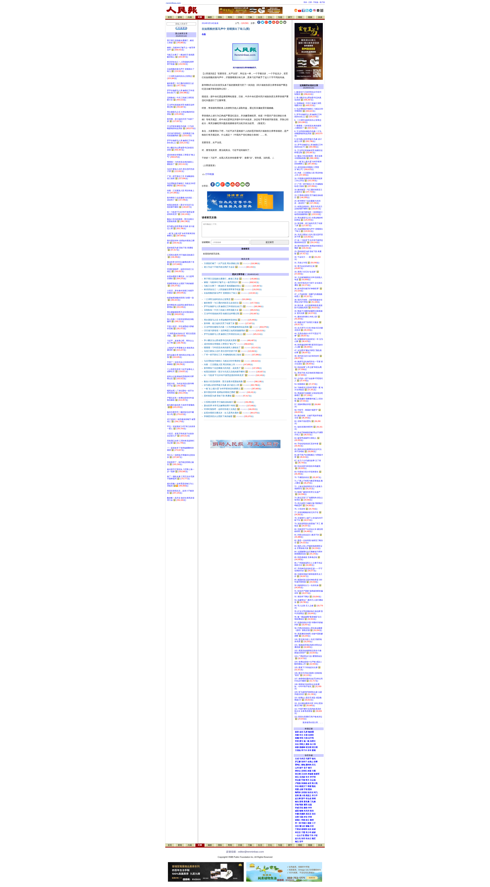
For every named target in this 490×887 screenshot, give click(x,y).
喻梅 (301, 811)
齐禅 (310, 817)
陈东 (312, 811)
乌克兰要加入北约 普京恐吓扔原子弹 (230, 351)
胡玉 (297, 777)
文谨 (306, 735)
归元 (314, 765)
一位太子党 (300, 835)
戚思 (297, 811)
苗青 (297, 795)
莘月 (307, 780)
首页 (170, 17)
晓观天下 (303, 786)
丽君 (297, 732)
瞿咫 (306, 805)
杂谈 (320, 17)
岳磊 (204, 34)
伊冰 (306, 817)
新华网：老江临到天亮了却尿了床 (229, 323)
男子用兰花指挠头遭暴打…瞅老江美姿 (232, 279)
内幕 (190, 17)
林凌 (314, 829)
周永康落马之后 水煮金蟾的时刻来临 (230, 320)
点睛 (301, 789)
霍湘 (307, 835)
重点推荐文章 (181, 33)
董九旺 (302, 826)
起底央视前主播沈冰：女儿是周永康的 (232, 413)
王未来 (304, 774)
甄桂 (314, 786)
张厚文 (313, 741)
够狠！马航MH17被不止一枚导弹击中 (231, 282)
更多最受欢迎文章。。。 (313, 722)
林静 (297, 747)
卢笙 (316, 835)
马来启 (302, 759)
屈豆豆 (308, 814)
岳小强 (313, 744)
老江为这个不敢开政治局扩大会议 (230, 267)
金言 (309, 783)
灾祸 (240, 17)
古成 (297, 759)
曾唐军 (317, 774)
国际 (220, 17)
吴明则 (304, 792)
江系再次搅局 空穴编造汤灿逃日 (229, 402)
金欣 (301, 732)
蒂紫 (309, 786)
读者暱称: (206, 242)
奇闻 (230, 17)
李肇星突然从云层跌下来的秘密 (229, 416)
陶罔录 (298, 792)
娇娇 (314, 832)
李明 (301, 738)
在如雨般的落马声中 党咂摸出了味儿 (231, 293)
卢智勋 (298, 783)
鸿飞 (316, 792)
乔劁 (297, 805)
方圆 (314, 771)
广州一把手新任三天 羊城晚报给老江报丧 (232, 355)
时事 (200, 17)
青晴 (314, 799)
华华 (310, 808)
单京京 (298, 832)
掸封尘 (298, 771)
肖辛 (309, 750)
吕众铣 (313, 780)
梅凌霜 (311, 732)
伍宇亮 (311, 738)
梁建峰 (302, 747)
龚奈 (307, 744)
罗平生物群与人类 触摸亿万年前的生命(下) (234, 306)
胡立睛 (298, 774)
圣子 (306, 768)
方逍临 (298, 750)
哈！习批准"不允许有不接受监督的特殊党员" (234, 375)
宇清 (306, 789)
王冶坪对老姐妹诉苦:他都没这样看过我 (231, 313)
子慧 (303, 832)
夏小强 (302, 795)
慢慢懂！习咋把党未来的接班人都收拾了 (232, 347)
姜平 (303, 799)
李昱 (297, 741)
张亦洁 (310, 792)
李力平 (315, 795)
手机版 (315, 2)
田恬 (301, 808)
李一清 (298, 823)
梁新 (309, 823)
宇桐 (303, 780)
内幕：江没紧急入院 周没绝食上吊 (228, 364)
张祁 (303, 838)
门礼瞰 (313, 802)
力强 (306, 738)
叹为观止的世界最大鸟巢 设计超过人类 (232, 385)
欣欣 (309, 829)
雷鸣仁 (298, 765)
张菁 (316, 762)
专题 (280, 17)
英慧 (297, 789)
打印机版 (209, 174)
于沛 (311, 835)
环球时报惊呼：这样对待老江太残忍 (231, 409)
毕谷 (297, 786)
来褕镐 (310, 774)
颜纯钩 (308, 765)
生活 (260, 17)
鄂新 (301, 805)
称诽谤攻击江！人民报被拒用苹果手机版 (233, 289)
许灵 (312, 826)
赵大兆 (298, 838)
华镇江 (304, 823)
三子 (314, 823)
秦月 (310, 768)
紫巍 (307, 826)
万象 (250, 17)
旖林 (306, 808)
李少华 (308, 832)
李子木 (304, 750)
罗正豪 (298, 762)
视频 (310, 17)
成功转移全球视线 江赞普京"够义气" (229, 344)
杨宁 (301, 768)
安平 (301, 842)
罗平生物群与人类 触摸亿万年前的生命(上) (233, 334)
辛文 (301, 735)
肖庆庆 (306, 811)
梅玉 (297, 842)
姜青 (301, 802)
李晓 (303, 820)
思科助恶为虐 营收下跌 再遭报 (228, 396)
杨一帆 (306, 741)
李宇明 (313, 777)
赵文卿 (298, 799)
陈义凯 (315, 783)
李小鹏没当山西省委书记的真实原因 (230, 340)
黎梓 (312, 820)
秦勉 (303, 765)
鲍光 (297, 802)
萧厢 (314, 750)
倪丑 (297, 826)
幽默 (210, 17)
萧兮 (301, 741)
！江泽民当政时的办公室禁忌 (228, 299)
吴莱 (297, 817)
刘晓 (297, 735)
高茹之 (308, 795)
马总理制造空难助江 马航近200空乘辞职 (232, 361)
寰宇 (290, 17)
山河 (297, 768)
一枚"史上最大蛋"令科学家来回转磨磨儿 (232, 389)
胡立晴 (315, 747)
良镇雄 (304, 783)
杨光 (314, 759)
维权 (300, 17)
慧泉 (310, 789)
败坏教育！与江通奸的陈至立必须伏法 (232, 303)
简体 (305, 2)
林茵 (309, 771)
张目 (314, 814)
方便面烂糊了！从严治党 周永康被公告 (232, 263)
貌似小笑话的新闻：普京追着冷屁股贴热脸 (234, 381)
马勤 (301, 817)
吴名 (297, 744)
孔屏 (306, 732)
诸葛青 (304, 829)
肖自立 (308, 838)
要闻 (180, 17)
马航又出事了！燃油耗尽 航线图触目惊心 (233, 286)
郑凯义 (302, 744)
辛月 (307, 777)
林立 (307, 820)
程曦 (297, 738)
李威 (297, 808)
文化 (270, 17)
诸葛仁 (298, 820)
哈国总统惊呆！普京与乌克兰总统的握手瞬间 (235, 372)
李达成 (308, 799)
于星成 (298, 829)
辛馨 (297, 814)
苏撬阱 (302, 814)
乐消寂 (302, 777)
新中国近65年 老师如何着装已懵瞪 (230, 392)
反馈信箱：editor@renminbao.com (245, 851)
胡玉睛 (308, 747)
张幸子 (304, 762)
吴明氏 (304, 771)
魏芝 (314, 838)
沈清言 (311, 735)
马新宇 (308, 759)
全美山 (310, 762)
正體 (310, 2)
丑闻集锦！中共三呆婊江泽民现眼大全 (232, 310)
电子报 (322, 2)
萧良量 (306, 802)
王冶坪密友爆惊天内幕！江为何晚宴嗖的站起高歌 (236, 327)
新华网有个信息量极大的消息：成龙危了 (233, 368)
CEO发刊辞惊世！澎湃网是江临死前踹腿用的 (234, 330)
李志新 (298, 780)
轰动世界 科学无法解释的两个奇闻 (230, 406)
